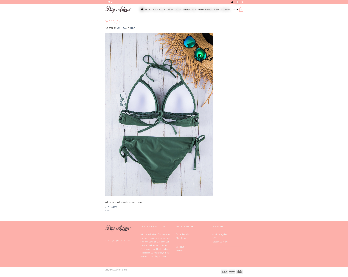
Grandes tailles (190, 10)
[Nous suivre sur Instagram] (109, 2)
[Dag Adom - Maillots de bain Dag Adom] (118, 9)
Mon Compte (182, 238)
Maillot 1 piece (151, 10)
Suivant (109, 210)
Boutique (180, 246)
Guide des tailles (183, 234)
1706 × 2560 (121, 28)
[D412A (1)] (159, 114)
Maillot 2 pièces (166, 10)
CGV (214, 238)
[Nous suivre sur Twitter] (112, 2)
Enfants (178, 10)
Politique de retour (220, 241)
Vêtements (225, 10)
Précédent (111, 207)
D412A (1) (134, 28)
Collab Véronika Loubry (208, 10)
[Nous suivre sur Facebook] (106, 2)
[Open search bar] (232, 2)
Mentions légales (219, 234)
